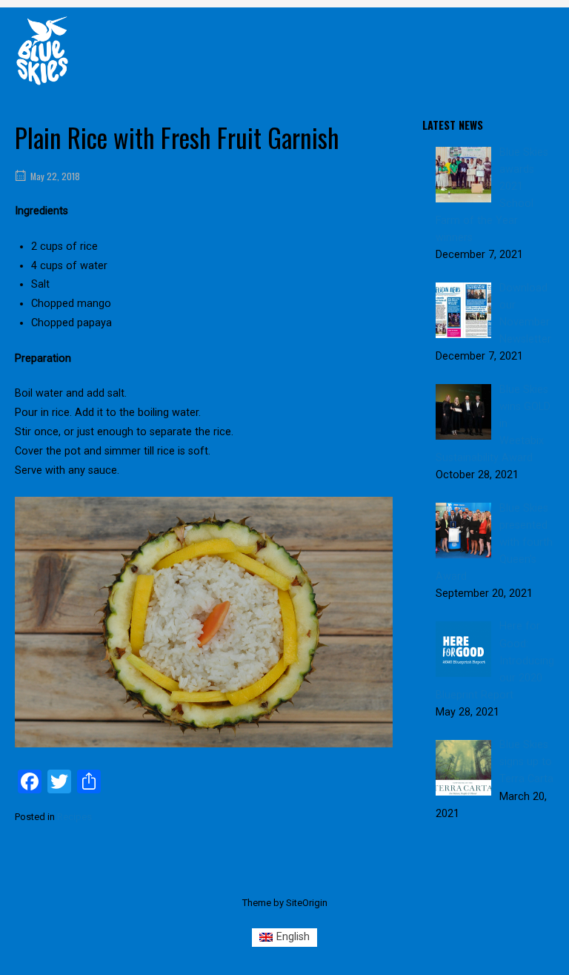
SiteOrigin (306, 902)
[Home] (42, 50)
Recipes (74, 816)
